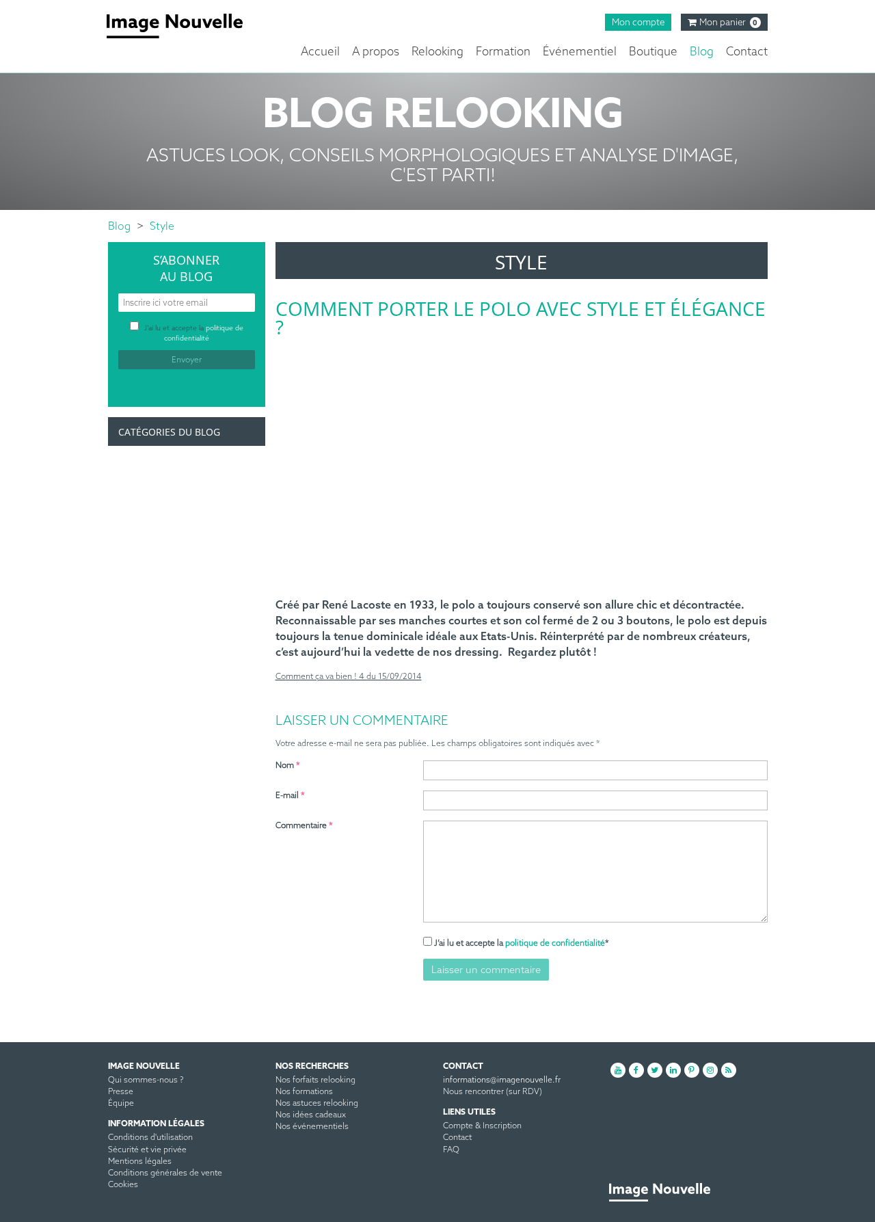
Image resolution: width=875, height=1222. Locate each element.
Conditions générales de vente (165, 1173)
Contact (747, 52)
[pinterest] (691, 1070)
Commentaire (304, 826)
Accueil (320, 52)
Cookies (123, 1185)
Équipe (121, 1103)
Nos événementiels (312, 1127)
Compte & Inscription (482, 1126)
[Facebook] (636, 1070)
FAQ (451, 1150)
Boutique (653, 52)
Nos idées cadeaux (310, 1115)
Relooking (437, 52)
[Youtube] (617, 1070)
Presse (120, 1092)
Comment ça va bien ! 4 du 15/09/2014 (348, 677)
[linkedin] (673, 1070)
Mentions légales (140, 1162)
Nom (287, 766)
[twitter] (654, 1070)
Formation (503, 52)
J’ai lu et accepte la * (521, 943)
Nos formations (304, 1092)
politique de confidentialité (555, 943)
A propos (375, 52)
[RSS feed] (728, 1070)
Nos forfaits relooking (315, 1080)
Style (162, 226)
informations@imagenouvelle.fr (502, 1080)
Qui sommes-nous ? (146, 1080)
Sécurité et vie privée (147, 1150)
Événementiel (580, 52)
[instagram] (710, 1070)
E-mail (290, 796)
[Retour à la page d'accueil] (185, 26)
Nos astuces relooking (316, 1103)
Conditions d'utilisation (150, 1138)
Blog (702, 52)
